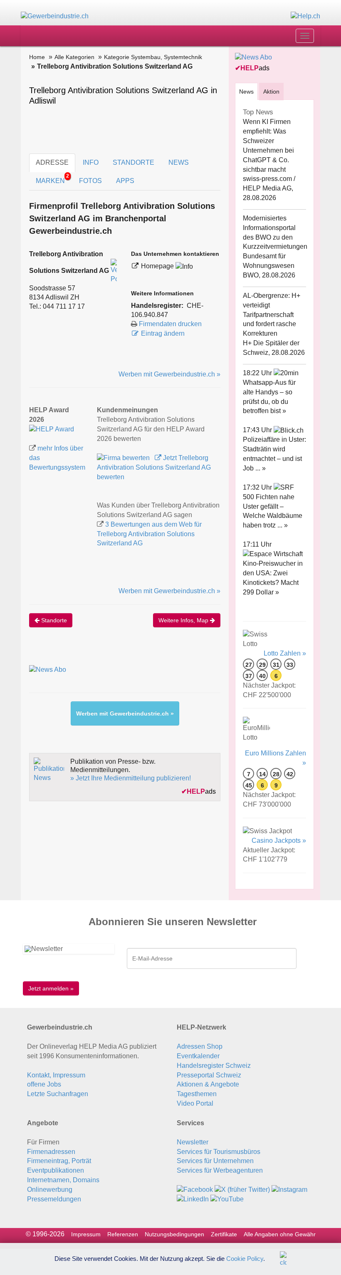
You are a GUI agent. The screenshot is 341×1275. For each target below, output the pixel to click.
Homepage (158, 266)
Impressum (86, 1234)
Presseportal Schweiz (209, 1075)
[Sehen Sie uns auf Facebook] (195, 1189)
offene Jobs (44, 1084)
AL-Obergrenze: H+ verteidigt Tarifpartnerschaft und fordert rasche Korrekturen (271, 314)
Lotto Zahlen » (285, 653)
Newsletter (192, 1142)
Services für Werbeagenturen (220, 1170)
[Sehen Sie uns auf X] (242, 1189)
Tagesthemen (197, 1093)
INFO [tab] (91, 162)
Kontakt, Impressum (56, 1075)
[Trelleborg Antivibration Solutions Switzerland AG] (51, 429)
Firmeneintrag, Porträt (59, 1160)
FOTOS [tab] (90, 180)
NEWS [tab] (178, 162)
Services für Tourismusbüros (218, 1151)
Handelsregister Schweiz (214, 1065)
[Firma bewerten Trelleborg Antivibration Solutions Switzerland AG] (124, 457)
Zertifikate (224, 1234)
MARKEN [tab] (52, 178)
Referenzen (122, 1234)
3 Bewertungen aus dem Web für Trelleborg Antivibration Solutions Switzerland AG (149, 534)
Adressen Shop (199, 1046)
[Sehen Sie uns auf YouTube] (227, 1199)
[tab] (246, 91)
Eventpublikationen (55, 1170)
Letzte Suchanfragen (57, 1093)
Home (37, 57)
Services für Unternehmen (215, 1160)
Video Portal (195, 1103)
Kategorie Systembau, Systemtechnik (153, 57)
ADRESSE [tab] (52, 162)
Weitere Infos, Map (184, 620)
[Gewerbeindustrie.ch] (55, 16)
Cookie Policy (244, 1258)
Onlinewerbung (49, 1189)
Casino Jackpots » (279, 840)
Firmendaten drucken (170, 323)
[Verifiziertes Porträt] (114, 271)
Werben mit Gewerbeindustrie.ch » (169, 374)
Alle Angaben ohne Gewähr (280, 1234)
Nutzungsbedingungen (174, 1234)
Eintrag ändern (163, 333)
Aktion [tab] (271, 91)
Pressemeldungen (54, 1199)
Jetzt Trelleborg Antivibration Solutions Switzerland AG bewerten (154, 467)
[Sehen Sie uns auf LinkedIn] (193, 1199)
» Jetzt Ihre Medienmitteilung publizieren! (130, 778)
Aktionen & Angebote (208, 1084)
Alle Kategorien (74, 57)
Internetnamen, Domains (63, 1179)
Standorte (53, 620)
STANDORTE (133, 162)
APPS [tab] (125, 180)
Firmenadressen (51, 1151)
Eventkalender (198, 1056)
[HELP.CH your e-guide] (305, 16)
